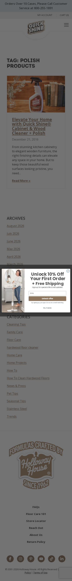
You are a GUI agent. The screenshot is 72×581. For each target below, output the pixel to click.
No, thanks (47, 308)
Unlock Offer (47, 298)
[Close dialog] (68, 270)
